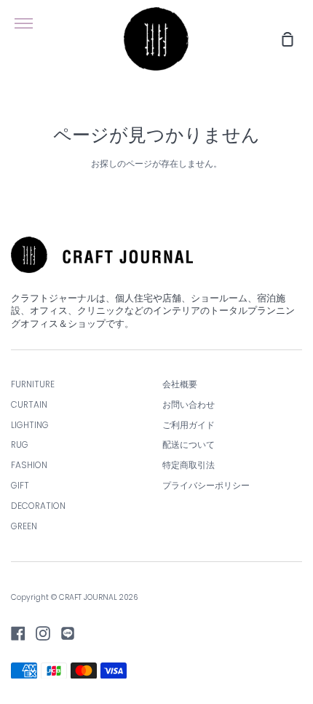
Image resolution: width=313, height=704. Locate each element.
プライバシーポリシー (206, 485)
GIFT (20, 485)
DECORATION (38, 506)
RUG (19, 445)
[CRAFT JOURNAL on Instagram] (43, 633)
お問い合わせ (188, 405)
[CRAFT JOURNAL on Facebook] (18, 633)
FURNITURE (33, 384)
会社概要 (179, 384)
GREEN (24, 526)
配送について (188, 445)
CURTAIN (29, 405)
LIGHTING (30, 425)
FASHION (29, 465)
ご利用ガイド (188, 425)
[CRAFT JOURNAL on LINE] (67, 633)
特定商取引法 (188, 465)
